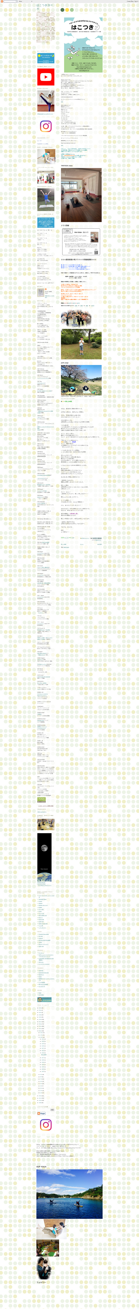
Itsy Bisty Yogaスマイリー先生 (44, 390)
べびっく (39, 417)
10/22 (43, 1050)
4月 (41, 1085)
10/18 (43, 1052)
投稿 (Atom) (66, 547)
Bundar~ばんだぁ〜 (43, 905)
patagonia (41, 970)
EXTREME (41, 994)
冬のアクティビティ (42, 695)
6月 (41, 1081)
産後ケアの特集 (41, 639)
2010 (40, 1100)
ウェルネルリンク (41, 728)
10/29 (43, 1043)
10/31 (43, 1039)
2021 (40, 1012)
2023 (40, 1008)
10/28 (43, 1046)
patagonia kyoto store (44, 972)
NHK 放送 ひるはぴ (41, 653)
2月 (41, 1090)
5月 (41, 1083)
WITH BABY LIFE (43, 915)
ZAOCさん (39, 659)
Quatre (40, 907)
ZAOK (40, 976)
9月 (41, 1074)
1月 (41, 1092)
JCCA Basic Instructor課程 (43, 475)
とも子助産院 (42, 982)
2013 (40, 1030)
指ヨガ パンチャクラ (43, 944)
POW (40, 992)
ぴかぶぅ (41, 917)
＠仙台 (38, 429)
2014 (40, 1028)
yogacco (41, 938)
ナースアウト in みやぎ (44, 964)
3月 (41, 1088)
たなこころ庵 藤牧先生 (43, 567)
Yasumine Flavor (42, 899)
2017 (40, 1021)
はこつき (39, 140)
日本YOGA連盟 (45, 542)
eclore (40, 911)
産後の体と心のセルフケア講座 (45, 411)
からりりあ (41, 913)
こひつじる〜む (41, 478)
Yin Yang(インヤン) (42, 664)
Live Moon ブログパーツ (44, 885)
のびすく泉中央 (41, 503)
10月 (41, 1037)
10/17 (43, 1057)
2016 (40, 1024)
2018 (40, 1019)
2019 (40, 1017)
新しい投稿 (63, 544)
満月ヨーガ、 (98, 540)
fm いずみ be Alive (41, 683)
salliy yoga (41, 946)
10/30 (43, 1041)
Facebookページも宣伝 (42, 143)
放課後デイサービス (42, 726)
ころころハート (42, 927)
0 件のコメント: (85, 538)
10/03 (43, 1069)
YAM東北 (39, 714)
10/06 (43, 1064)
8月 (41, 1076)
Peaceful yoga (40, 720)
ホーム (81, 544)
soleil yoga (41, 921)
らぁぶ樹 (41, 925)
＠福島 (38, 412)
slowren (40, 903)
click (62, 101)
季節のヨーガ (41, 654)
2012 (40, 1095)
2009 (40, 1102)
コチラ (69, 303)
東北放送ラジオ (41, 484)
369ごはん (41, 962)
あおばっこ (40, 497)
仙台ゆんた (41, 974)
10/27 (43, 1048)
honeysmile (41, 919)
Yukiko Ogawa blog (43, 923)
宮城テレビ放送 (41, 637)
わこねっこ (41, 612)
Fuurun (40, 901)
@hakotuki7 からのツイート (45, 114)
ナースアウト (40, 490)
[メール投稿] (91, 538)
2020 (40, 1014)
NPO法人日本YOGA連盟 (44, 940)
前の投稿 (99, 544)
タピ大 (38, 689)
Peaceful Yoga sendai (44, 934)
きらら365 (41, 909)
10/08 (43, 1062)
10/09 (43, 1060)
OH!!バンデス (49, 637)
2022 (40, 1010)
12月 (41, 1032)
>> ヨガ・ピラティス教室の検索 (45, 805)
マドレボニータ (41, 383)
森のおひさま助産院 (43, 984)
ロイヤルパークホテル (42, 693)
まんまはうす (42, 986)
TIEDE (40, 942)
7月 (41, 1079)
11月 (41, 1035)
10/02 (43, 1071)
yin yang (41, 936)
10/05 (43, 1066)
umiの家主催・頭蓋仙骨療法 (43, 583)
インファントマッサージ (43, 378)
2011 (40, 1098)
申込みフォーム (71, 154)
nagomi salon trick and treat (43, 676)
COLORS (48, 484)
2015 (40, 1026)
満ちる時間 (68, 401)
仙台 (46, 490)
